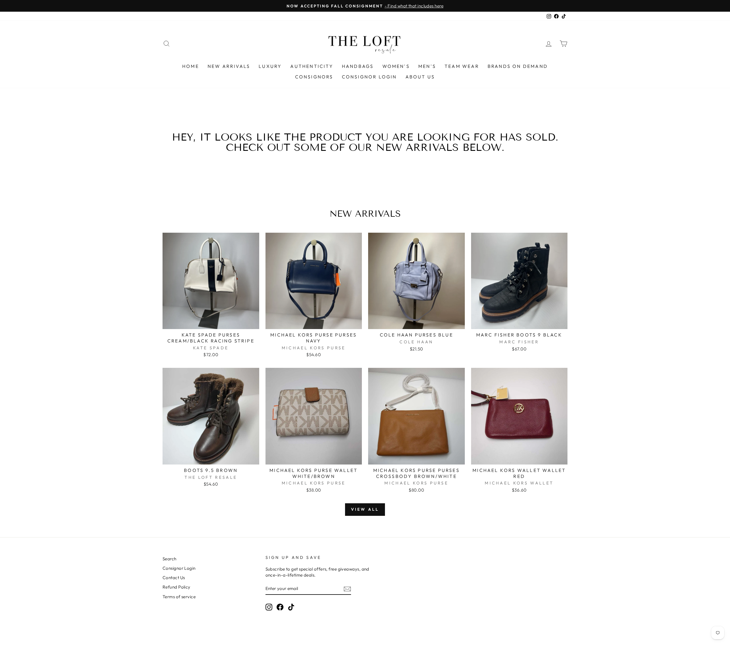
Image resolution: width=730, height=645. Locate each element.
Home (190, 66)
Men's (427, 66)
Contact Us (174, 577)
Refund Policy (176, 587)
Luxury (270, 66)
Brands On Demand (518, 66)
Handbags (358, 66)
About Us (420, 77)
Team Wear (462, 66)
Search (170, 558)
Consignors (314, 77)
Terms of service (179, 596)
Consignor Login (369, 77)
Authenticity (311, 66)
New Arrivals (229, 66)
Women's (396, 66)
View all (365, 509)
